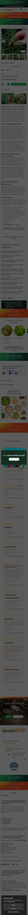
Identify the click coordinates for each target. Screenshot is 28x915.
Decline (13, 908)
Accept (13, 905)
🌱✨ (14, 455)
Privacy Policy (11, 901)
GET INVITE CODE (14, 459)
